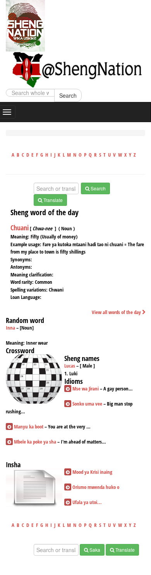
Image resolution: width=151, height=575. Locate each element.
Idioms (73, 381)
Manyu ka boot (28, 426)
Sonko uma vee (87, 403)
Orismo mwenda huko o (95, 486)
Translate (52, 200)
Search (68, 95)
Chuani (19, 227)
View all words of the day (117, 312)
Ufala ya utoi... (87, 502)
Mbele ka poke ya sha (35, 441)
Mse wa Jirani (85, 388)
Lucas (69, 365)
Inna (10, 327)
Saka (94, 549)
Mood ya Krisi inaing (92, 471)
